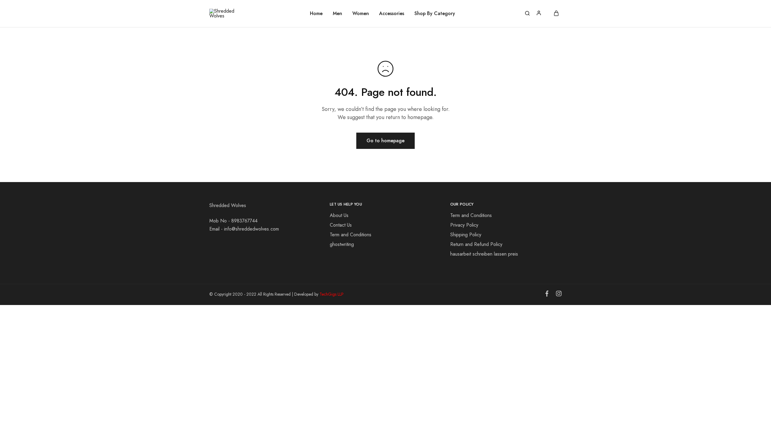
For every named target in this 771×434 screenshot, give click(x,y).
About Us (339, 215)
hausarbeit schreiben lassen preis (484, 253)
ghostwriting (342, 244)
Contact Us (341, 225)
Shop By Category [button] (434, 13)
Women (360, 13)
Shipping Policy (465, 234)
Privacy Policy (464, 225)
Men (337, 13)
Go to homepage (385, 140)
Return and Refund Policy (476, 244)
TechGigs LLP (332, 294)
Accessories (391, 13)
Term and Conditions (350, 234)
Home (316, 13)
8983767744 (244, 220)
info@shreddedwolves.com (251, 228)
